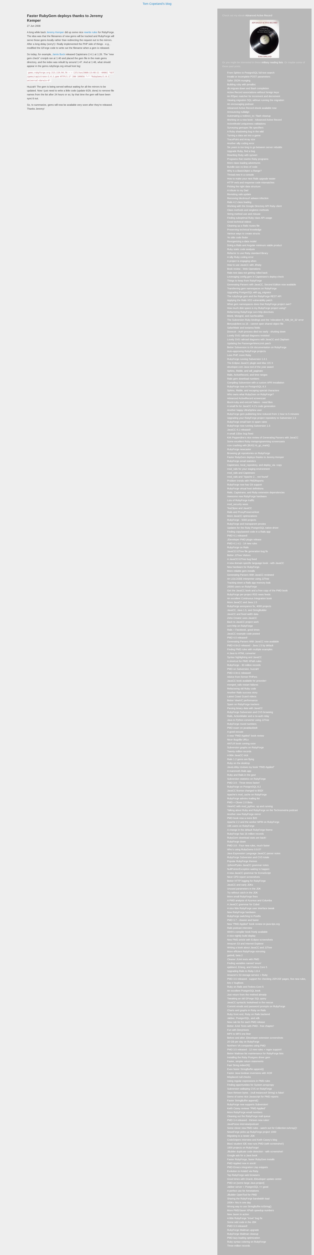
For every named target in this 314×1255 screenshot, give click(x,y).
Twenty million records (239, 751)
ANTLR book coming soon (241, 743)
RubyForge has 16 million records (245, 833)
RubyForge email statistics (241, 461)
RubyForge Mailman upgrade (243, 1230)
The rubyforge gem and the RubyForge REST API (254, 296)
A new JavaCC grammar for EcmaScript (249, 873)
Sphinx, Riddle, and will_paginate (245, 370)
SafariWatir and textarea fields (243, 327)
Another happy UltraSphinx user (244, 410)
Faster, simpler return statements (245, 1061)
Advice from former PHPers (242, 676)
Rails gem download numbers (243, 378)
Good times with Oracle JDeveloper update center (254, 1179)
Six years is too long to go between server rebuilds (254, 147)
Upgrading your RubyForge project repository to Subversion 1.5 (261, 418)
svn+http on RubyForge (240, 625)
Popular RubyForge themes (242, 861)
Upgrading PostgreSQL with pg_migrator (249, 292)
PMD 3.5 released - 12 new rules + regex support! (254, 1049)
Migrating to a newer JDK (241, 1135)
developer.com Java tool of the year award (250, 367)
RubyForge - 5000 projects (241, 520)
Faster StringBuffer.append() (242, 1100)
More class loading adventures (243, 163)
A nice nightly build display (241, 935)
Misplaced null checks (239, 1077)
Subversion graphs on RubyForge (245, 747)
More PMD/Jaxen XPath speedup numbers (250, 1210)
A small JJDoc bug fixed (240, 433)
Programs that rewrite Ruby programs (247, 159)
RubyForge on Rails (238, 547)
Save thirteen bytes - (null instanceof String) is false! (255, 1092)
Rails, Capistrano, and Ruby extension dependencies (256, 492)
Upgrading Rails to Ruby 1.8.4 (243, 971)
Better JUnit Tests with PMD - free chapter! (250, 1026)
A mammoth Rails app (239, 771)
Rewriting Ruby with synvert (242, 155)
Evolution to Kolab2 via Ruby (242, 1171)
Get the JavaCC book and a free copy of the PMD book (257, 590)
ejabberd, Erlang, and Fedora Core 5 (247, 967)
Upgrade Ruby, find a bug (241, 151)
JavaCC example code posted (243, 633)
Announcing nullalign (238, 112)
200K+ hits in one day (239, 1202)
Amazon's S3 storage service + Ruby (247, 975)
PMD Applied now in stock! (241, 1163)
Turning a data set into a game (244, 135)
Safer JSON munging (238, 80)
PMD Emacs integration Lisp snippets (247, 1167)
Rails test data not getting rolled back (247, 272)
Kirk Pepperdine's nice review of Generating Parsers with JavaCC (262, 437)
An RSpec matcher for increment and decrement (253, 96)
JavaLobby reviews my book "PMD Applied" (250, 767)
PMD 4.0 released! (237, 637)
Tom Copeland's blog (157, 3)
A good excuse (235, 731)
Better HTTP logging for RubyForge (246, 880)
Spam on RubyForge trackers (243, 704)
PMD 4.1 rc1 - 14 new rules (242, 543)
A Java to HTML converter (241, 653)
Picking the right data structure (244, 186)
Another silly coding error (240, 143)
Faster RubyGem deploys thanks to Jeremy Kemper (255, 457)
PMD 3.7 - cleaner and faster (243, 920)
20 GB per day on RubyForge (243, 1041)
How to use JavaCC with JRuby (244, 265)
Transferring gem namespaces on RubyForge (252, 288)
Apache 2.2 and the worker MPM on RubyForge (253, 822)
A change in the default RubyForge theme (250, 829)
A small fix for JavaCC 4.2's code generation (251, 406)
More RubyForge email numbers (244, 1112)
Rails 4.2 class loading (239, 202)
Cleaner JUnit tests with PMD (243, 959)
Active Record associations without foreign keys (253, 92)
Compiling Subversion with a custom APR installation (255, 382)
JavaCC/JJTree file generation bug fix (247, 551)
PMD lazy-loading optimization (243, 1237)
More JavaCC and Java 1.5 (242, 602)
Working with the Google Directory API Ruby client (254, 206)
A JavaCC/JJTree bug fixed (242, 559)
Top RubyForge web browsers (243, 1175)
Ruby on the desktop (238, 763)
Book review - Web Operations (244, 269)
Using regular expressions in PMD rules (248, 1081)
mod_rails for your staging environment (248, 469)
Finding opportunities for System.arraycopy (250, 1084)
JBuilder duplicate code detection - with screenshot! (255, 1151)
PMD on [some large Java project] (245, 1183)
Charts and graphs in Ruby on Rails (246, 1010)
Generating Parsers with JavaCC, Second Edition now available (261, 284)
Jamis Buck (58, 54)
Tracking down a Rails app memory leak (249, 582)
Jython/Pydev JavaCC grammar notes (248, 865)
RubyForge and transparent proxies (246, 523)
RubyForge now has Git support (244, 484)
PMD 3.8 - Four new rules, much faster (248, 845)
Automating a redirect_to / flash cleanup (249, 116)
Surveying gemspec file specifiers (245, 127)
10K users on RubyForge (240, 826)
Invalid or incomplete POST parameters (248, 76)
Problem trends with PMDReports (245, 480)
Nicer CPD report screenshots (243, 877)
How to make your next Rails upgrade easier (251, 178)
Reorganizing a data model (241, 241)
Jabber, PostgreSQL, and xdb (243, 1018)
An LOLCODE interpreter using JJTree (248, 578)
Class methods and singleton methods (248, 210)
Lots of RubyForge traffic (240, 500)
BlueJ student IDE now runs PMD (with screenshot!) (255, 1143)
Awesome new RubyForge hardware (247, 496)
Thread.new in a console (240, 174)
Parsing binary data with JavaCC (245, 708)
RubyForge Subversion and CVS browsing (250, 712)
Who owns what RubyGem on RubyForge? (250, 394)
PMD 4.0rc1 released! (239, 673)
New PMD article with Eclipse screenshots (250, 939)
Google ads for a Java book (242, 1155)
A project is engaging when (241, 261)
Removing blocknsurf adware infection (247, 198)
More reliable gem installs (241, 571)
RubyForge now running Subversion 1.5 (248, 425)
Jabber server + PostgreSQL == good (247, 1186)
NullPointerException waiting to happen (248, 869)
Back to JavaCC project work (243, 622)
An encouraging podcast (240, 104)
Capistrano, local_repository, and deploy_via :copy (254, 465)
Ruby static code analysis (241, 249)
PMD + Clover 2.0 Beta (239, 802)
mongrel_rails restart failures (242, 684)
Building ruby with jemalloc (241, 84)
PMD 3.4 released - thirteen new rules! (248, 1120)
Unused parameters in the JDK (244, 888)
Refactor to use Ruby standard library (247, 253)
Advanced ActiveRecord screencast (246, 398)
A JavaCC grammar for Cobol (243, 904)
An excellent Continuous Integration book (249, 598)
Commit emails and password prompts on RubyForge (256, 1006)
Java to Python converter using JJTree (248, 720)
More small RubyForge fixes (242, 896)
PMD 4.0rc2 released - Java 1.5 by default (250, 645)
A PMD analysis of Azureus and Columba (249, 900)
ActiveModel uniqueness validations (246, 123)
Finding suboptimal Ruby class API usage (249, 218)
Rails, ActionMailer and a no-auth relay (248, 716)
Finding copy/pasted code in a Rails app (248, 531)
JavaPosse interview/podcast (243, 1124)
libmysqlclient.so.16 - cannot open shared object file (255, 323)
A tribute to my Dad (237, 190)
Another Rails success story (242, 692)
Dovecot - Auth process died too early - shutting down (256, 331)
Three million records (238, 1245)
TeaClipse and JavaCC (239, 508)
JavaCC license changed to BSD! (245, 790)
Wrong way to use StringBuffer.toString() (249, 1206)
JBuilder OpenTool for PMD (242, 1194)
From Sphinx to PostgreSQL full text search (251, 72)
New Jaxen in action (238, 1214)
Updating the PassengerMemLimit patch (249, 343)
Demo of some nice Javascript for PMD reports (252, 1096)
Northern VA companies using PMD (246, 1045)
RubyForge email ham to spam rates (247, 421)
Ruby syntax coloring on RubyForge (246, 1241)
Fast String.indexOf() (238, 1065)
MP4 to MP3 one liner (239, 1033)
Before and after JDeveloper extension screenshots (255, 1037)
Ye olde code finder (237, 237)
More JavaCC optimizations (242, 516)
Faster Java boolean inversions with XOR (249, 1073)
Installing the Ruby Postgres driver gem (248, 1057)
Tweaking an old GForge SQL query (246, 998)
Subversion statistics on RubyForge (246, 778)
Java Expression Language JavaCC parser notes (253, 853)
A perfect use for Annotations (243, 1190)
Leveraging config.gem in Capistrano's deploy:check (255, 276)
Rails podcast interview (239, 928)
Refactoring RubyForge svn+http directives (250, 312)
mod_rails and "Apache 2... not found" (247, 476)
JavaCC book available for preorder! (246, 680)
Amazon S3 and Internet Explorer (245, 943)
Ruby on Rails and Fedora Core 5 (245, 986)
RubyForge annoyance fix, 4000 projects (249, 606)
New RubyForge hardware (241, 912)
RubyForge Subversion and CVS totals (248, 857)
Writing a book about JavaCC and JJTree (249, 947)
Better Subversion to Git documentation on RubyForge (256, 347)
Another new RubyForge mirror (244, 814)
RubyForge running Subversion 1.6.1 (247, 359)
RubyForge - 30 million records (244, 665)
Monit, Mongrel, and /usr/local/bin (245, 316)
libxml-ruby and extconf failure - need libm (250, 402)
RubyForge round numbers (241, 724)
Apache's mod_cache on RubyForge (247, 794)
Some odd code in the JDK (241, 1222)
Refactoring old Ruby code (241, 688)
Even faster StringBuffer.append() (245, 1069)
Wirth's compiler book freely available (247, 931)
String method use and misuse (243, 214)
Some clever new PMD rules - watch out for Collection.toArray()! (262, 1128)
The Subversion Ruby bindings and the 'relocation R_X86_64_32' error (265, 320)
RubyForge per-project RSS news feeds (248, 594)
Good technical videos (239, 221)
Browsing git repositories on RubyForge (248, 453)
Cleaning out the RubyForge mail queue (248, 1116)
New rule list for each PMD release (246, 1022)
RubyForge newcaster (239, 449)
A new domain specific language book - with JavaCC (255, 563)
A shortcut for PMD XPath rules (244, 661)
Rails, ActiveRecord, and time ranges (247, 374)
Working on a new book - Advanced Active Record (254, 119)
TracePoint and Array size (241, 139)
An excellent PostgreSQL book (243, 990)
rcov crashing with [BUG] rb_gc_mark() (248, 445)
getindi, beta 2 (235, 955)
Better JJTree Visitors (239, 555)
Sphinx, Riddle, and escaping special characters (253, 390)
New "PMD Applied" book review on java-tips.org (253, 924)
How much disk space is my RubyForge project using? (256, 308)
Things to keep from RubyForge (244, 280)
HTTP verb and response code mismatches (250, 182)
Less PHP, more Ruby (239, 355)
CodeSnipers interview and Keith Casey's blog (252, 1139)
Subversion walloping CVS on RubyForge (249, 1088)
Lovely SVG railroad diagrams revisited (248, 335)
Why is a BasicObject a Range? (244, 170)
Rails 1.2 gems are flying (240, 759)
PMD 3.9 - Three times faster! (243, 782)
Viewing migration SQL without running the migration (255, 100)
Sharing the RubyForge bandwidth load (248, 1198)
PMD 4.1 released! (237, 535)
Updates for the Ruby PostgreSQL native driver (253, 527)
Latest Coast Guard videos (241, 696)
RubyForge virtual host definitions (245, 488)
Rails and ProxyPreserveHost (243, 512)
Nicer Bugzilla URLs (238, 739)
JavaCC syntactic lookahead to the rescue (250, 1002)
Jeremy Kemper (55, 32)
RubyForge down (236, 841)
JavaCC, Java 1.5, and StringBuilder (247, 610)
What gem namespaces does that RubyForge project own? (259, 304)
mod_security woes (237, 504)
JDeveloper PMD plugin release (244, 539)
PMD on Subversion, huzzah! (243, 669)
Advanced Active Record (258, 15)
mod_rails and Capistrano (241, 472)
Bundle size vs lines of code (242, 167)
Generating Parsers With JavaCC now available (253, 641)
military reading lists (272, 62)
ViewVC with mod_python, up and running (250, 806)
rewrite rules (90, 32)
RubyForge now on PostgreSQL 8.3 (246, 386)
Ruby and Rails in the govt (241, 775)
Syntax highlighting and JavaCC (244, 657)
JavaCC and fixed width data (242, 614)
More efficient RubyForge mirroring (246, 951)
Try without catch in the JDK (242, 892)
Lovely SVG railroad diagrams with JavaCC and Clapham (258, 339)
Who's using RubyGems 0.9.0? (244, 849)
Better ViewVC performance (242, 700)
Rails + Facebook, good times (243, 629)
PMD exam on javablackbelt (242, 727)
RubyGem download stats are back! (246, 837)
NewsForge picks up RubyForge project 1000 (251, 1132)
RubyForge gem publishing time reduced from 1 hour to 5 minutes (263, 414)
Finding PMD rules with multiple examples (249, 649)
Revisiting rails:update (239, 194)
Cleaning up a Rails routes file (243, 225)
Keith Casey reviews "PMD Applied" (246, 1108)
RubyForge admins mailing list (243, 798)
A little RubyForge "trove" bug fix (244, 1218)
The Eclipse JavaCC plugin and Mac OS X (250, 363)
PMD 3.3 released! (237, 1226)
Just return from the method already (247, 994)
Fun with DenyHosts (238, 1030)
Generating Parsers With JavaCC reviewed (250, 574)
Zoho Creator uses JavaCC (242, 618)
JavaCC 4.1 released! (239, 429)
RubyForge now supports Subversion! (247, 1104)
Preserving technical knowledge (244, 229)
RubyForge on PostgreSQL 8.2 (244, 786)
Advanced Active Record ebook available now (251, 108)
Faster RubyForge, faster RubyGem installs (251, 1159)
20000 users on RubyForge (242, 586)
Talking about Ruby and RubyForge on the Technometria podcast (262, 810)
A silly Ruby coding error (240, 257)
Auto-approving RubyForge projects (246, 351)
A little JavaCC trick (237, 755)
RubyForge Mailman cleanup (242, 1234)
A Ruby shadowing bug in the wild (245, 131)
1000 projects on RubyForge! (243, 1147)
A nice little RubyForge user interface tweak (250, 908)
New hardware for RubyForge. (243, 567)
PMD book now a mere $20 (242, 818)
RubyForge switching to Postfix (244, 916)
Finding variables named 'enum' (244, 963)
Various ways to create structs (243, 233)
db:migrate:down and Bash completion (248, 88)
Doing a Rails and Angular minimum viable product (254, 245)
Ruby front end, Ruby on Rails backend (248, 1014)
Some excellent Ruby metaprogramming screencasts (256, 441)
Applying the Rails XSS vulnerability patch (249, 300)
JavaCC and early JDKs (240, 884)
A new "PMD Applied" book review (245, 735)
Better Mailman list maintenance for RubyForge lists (255, 1053)
